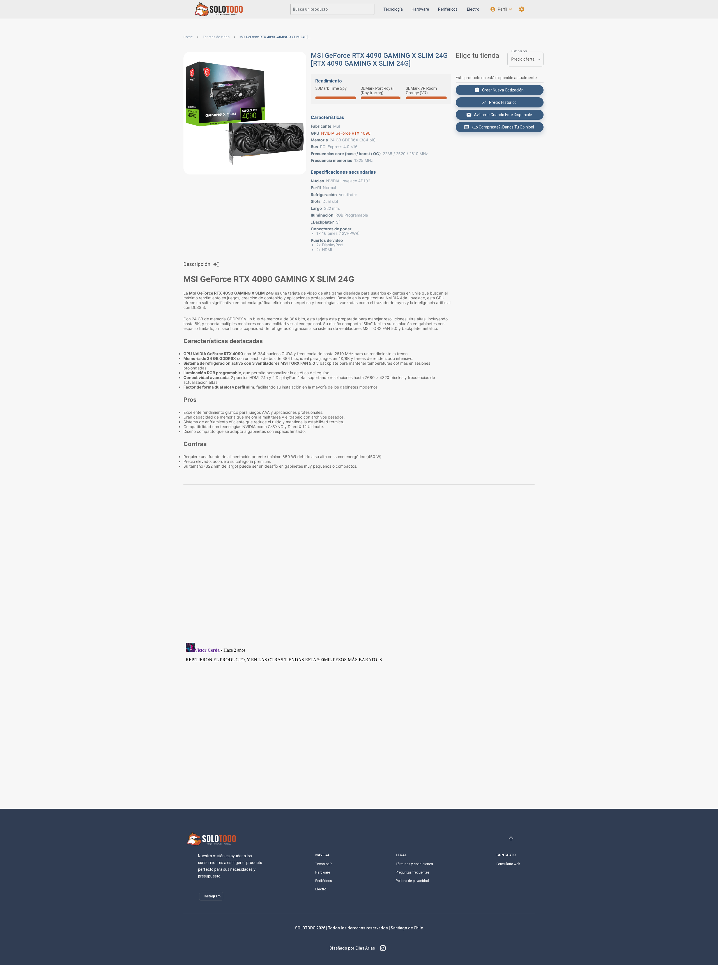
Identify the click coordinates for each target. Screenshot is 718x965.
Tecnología (393, 9)
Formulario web (508, 864)
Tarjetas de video (216, 37)
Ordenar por (519, 51)
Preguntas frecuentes (413, 872)
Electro (473, 9)
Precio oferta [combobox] (523, 59)
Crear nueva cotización (503, 90)
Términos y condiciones (414, 864)
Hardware (420, 9)
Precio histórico (503, 102)
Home (188, 37)
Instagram (212, 896)
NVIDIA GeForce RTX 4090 (345, 133)
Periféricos (447, 9)
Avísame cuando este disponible (503, 114)
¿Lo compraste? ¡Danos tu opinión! (503, 127)
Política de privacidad (412, 881)
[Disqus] (359, 566)
